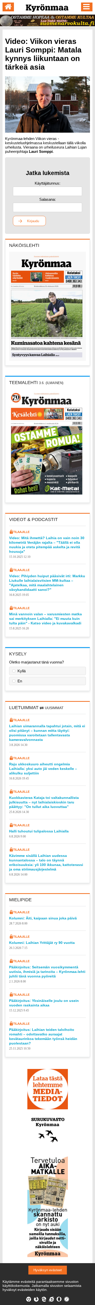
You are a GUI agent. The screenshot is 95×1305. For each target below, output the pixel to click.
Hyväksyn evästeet (47, 1270)
